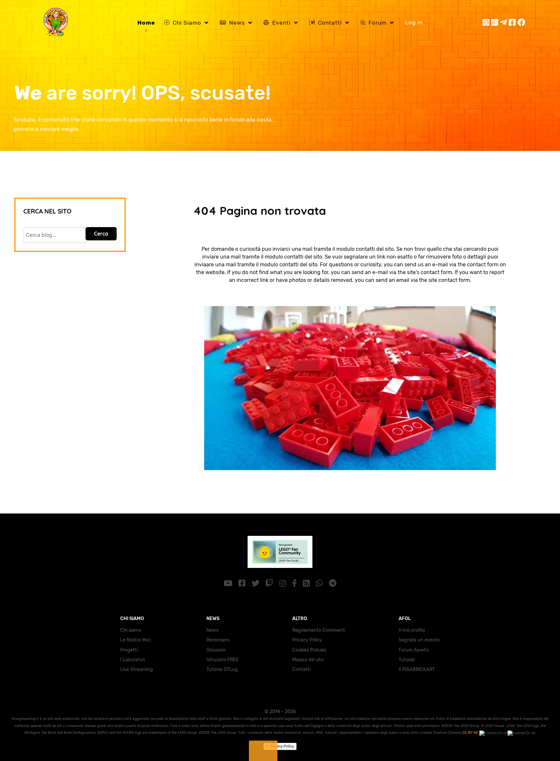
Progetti (129, 650)
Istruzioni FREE (222, 660)
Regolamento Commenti (318, 630)
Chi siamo (130, 630)
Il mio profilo (412, 630)
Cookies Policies (309, 650)
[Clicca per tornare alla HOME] (350, 387)
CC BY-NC (470, 733)
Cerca (101, 233)
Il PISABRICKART (417, 669)
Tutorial (406, 660)
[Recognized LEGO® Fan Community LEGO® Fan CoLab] (280, 551)
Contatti (301, 669)
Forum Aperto (414, 650)
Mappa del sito (308, 660)
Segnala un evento (419, 640)
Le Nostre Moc (135, 640)
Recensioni (218, 640)
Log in (414, 22)
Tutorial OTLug (222, 669)
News (212, 630)
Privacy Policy (307, 640)
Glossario (216, 650)
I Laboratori (132, 660)
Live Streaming (136, 669)
